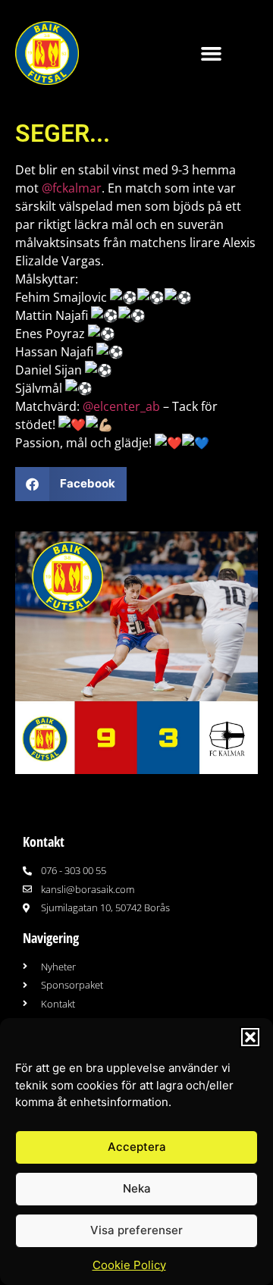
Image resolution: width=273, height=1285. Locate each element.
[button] (250, 1037)
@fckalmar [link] (72, 188)
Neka (137, 1188)
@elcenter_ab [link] (121, 406)
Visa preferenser (136, 1230)
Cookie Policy (129, 1265)
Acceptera (137, 1146)
